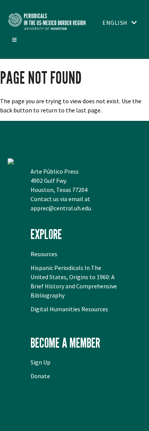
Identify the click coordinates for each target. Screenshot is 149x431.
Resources (44, 254)
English (115, 22)
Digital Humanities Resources (69, 309)
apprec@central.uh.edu (61, 208)
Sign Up (40, 362)
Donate (40, 376)
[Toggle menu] (14, 40)
